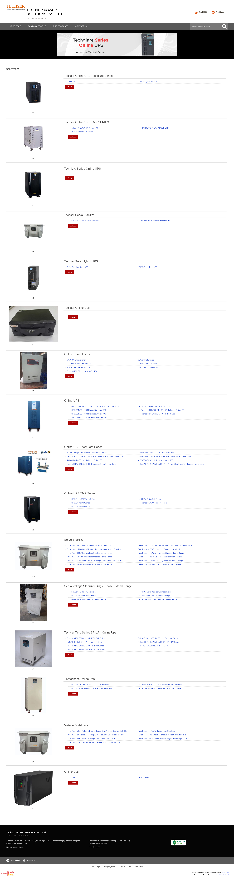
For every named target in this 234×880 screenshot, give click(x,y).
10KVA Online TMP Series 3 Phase (83, 499)
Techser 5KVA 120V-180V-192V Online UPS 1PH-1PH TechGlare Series (164, 456)
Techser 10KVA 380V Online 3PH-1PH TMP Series (86, 638)
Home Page (15, 26)
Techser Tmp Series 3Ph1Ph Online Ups (90, 632)
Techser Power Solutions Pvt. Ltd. (45, 14)
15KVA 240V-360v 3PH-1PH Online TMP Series (84, 642)
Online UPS (71, 82)
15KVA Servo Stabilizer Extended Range (85, 596)
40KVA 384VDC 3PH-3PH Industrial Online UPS (84, 460)
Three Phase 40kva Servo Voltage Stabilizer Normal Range (160, 557)
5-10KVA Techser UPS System (81, 132)
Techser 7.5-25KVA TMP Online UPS (84, 128)
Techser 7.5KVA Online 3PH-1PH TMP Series (154, 646)
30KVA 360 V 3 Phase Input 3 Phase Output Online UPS (91, 688)
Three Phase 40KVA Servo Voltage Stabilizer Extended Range (161, 549)
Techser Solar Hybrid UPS (81, 261)
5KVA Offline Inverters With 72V (78, 367)
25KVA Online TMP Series (80, 507)
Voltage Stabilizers (76, 725)
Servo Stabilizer (74, 539)
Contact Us (81, 26)
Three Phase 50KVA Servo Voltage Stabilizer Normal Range (89, 557)
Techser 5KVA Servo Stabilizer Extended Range (159, 599)
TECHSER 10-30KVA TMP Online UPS (155, 128)
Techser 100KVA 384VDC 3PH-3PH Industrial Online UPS (162, 410)
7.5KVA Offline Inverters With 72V (150, 367)
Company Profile (37, 26)
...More (69, 87)
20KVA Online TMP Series (80, 503)
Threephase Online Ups (79, 679)
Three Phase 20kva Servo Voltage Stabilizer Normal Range (89, 545)
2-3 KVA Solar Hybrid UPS (147, 267)
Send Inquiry (94, 847)
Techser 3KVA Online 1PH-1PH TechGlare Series (156, 453)
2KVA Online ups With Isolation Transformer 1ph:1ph (87, 453)
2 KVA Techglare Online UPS (77, 267)
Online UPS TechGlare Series (83, 447)
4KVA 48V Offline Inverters (147, 364)
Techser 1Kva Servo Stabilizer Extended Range (88, 599)
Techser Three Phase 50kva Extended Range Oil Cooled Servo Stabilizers (94, 561)
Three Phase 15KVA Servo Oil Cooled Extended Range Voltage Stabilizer (94, 549)
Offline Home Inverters (78, 354)
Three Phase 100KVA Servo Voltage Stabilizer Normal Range (161, 553)
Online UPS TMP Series (79, 493)
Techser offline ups (77, 307)
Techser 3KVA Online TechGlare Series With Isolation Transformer (95, 406)
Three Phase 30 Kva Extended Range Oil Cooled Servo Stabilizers (91, 739)
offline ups (71, 771)
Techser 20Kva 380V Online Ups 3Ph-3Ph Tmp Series (161, 688)
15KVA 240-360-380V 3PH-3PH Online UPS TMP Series (162, 685)
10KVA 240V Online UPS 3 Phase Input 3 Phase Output (91, 685)
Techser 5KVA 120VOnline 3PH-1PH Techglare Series (158, 638)
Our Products (60, 26)
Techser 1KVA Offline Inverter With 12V (155, 406)
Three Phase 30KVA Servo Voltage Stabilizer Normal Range (89, 553)
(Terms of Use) (225, 872)
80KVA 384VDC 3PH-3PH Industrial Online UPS (155, 460)
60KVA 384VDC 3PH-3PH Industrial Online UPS (88, 414)
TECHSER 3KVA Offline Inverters (79, 364)
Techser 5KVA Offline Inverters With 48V (82, 371)
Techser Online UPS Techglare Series (88, 75)
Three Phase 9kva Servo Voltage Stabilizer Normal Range (159, 564)
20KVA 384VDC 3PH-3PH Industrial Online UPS (88, 410)
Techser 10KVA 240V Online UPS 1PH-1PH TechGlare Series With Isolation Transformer (171, 464)
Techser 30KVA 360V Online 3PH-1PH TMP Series (86, 650)
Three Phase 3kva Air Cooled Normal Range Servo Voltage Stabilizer (163, 739)
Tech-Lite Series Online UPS (82, 168)
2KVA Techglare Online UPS (148, 82)
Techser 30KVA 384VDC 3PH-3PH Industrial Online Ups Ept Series (91, 464)
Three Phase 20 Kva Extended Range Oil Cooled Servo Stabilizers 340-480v (95, 735)
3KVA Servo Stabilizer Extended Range (84, 592)
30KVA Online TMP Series (151, 499)
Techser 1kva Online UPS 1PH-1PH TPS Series (158, 414)
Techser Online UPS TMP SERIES (86, 122)
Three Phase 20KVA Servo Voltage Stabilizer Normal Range (89, 564)
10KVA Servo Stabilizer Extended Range (156, 592)
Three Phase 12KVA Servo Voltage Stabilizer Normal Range (160, 561)
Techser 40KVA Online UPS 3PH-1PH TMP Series (85, 646)
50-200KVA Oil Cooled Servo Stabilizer (155, 221)
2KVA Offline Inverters (146, 360)
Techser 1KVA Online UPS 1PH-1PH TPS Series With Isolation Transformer (95, 456)
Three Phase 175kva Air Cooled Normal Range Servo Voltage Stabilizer (94, 742)
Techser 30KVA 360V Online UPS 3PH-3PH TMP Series (158, 642)
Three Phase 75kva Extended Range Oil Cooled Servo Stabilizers (162, 735)
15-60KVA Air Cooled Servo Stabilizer (84, 221)
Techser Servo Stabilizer (79, 215)
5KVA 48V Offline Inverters (77, 360)
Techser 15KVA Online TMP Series (154, 503)
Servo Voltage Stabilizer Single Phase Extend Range (98, 586)
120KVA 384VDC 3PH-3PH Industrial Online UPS (88, 418)
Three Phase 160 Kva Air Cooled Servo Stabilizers (156, 731)
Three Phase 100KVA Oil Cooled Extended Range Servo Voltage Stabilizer (165, 545)
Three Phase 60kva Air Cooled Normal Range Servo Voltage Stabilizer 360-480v (97, 731)
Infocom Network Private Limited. (220, 874)
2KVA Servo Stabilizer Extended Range (155, 596)
